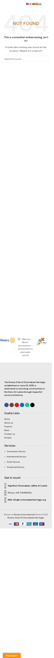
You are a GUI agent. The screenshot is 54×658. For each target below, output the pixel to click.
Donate (7, 441)
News (6, 433)
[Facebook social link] (6, 408)
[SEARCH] (46, 59)
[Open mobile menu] (3, 4)
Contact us (9, 437)
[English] (27, 4)
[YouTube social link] (17, 408)
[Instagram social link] (12, 408)
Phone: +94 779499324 (20, 496)
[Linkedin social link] (22, 408)
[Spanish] (36, 4)
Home (7, 422)
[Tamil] (40, 4)
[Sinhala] (33, 4)
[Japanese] (30, 4)
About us (8, 426)
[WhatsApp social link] (27, 408)
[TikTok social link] (32, 408)
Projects (8, 429)
